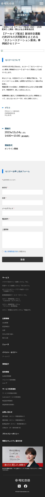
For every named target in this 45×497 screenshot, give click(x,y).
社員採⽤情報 (6, 376)
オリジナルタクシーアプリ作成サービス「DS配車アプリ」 (15, 290)
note (3, 383)
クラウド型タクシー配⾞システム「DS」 (15, 282)
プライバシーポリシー (10, 433)
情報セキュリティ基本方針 (12, 441)
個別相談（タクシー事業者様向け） (14, 420)
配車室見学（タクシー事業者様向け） (14, 424)
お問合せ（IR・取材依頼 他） (12, 428)
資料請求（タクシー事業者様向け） (14, 416)
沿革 (3, 330)
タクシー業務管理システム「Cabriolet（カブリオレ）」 (11, 300)
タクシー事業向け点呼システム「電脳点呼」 (17, 310)
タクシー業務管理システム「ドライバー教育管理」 (11, 305)
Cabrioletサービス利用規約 (11, 397)
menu (41, 3)
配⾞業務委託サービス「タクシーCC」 (15, 295)
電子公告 (5, 338)
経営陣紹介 (6, 326)
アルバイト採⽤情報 (8, 380)
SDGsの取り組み (7, 334)
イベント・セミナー (9, 352)
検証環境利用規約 (8, 404)
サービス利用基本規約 (9, 393)
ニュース (5, 344)
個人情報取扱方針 (11, 251)
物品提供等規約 (7, 401)
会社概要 (5, 323)
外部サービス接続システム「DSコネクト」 (16, 286)
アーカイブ (6, 356)
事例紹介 (5, 364)
